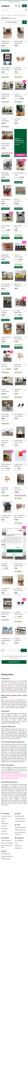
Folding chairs (4, 823)
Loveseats (4, 831)
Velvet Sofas (18, 845)
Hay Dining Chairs (5, 775)
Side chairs (4, 826)
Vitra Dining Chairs (13, 778)
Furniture (9, 15)
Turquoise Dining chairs (7, 856)
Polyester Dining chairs (7, 843)
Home (2, 15)
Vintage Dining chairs (20, 827)
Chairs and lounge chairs (19, 15)
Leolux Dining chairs (20, 818)
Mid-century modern (11, 699)
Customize (14, 554)
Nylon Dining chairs (6, 840)
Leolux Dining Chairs (14, 777)
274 (19, 650)
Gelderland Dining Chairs (7, 773)
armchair (14, 681)
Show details (18, 547)
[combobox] (13, 10)
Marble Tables (18, 848)
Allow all (14, 550)
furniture (18, 746)
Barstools (3, 818)
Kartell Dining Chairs (17, 775)
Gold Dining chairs (5, 858)
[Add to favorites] (12, 41)
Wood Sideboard (19, 840)
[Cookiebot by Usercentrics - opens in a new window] (18, 530)
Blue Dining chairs (5, 853)
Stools (3, 821)
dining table (4, 684)
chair (24, 690)
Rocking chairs (4, 828)
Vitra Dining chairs (19, 816)
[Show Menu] (26, 10)
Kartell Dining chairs (20, 821)
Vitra (16, 843)
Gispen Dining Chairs (20, 773)
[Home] (7, 6)
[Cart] (16, 6)
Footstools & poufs (6, 816)
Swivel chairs (4, 833)
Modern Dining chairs (20, 830)
